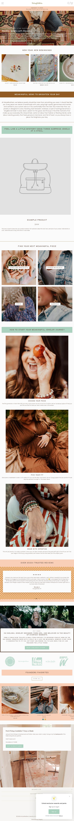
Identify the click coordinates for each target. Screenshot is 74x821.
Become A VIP (36, 789)
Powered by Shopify (37, 819)
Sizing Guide (54, 477)
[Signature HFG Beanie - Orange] (45, 719)
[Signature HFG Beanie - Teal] (43, 719)
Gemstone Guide (60, 403)
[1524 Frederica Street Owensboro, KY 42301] (37, 755)
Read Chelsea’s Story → (37, 647)
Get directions (14, 746)
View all (37, 678)
